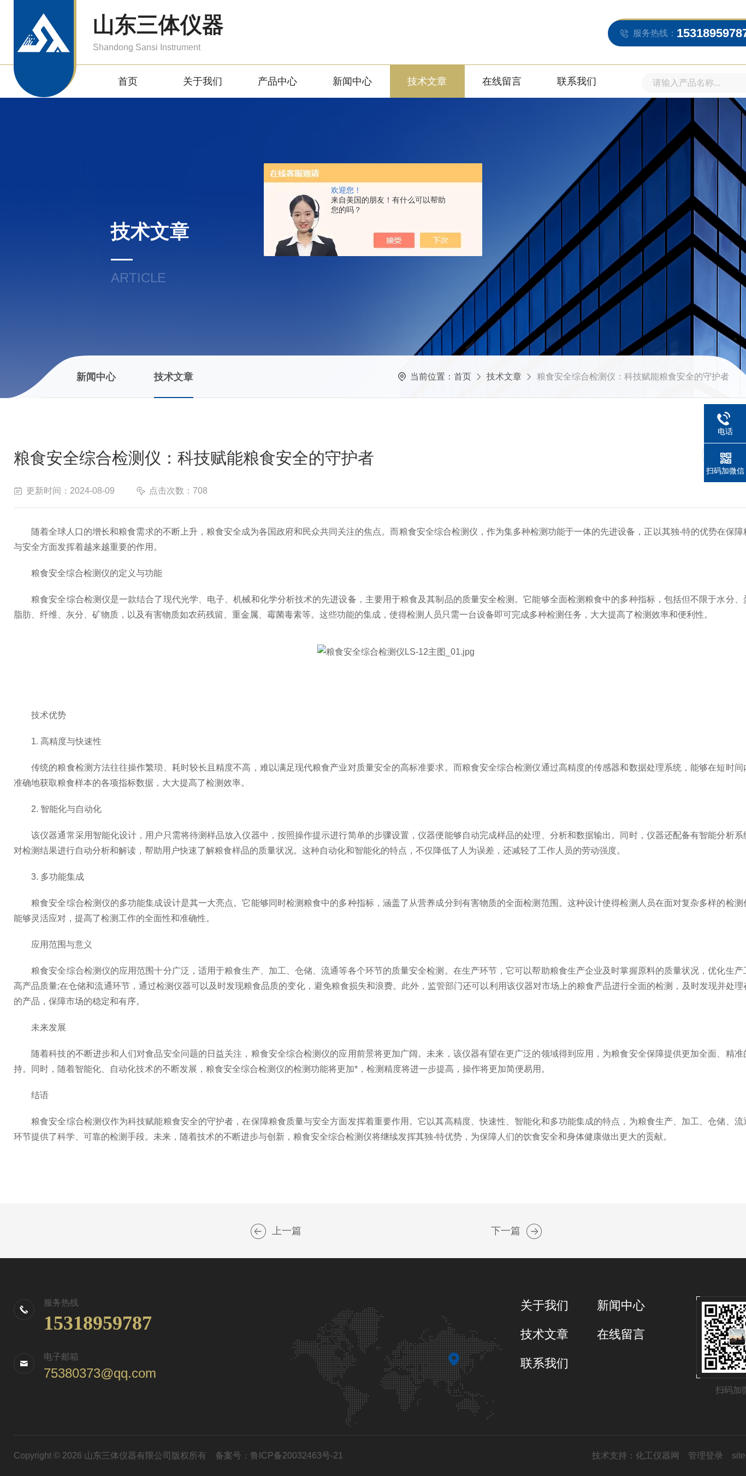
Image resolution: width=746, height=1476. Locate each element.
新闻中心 (352, 81)
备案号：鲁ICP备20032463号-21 (279, 1455)
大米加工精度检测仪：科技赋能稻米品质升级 (534, 1231)
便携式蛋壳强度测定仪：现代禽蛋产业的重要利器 (258, 1231)
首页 (128, 81)
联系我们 (576, 81)
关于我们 (202, 81)
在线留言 (502, 81)
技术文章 (427, 81)
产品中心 (277, 81)
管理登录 (705, 1455)
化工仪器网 (657, 1455)
